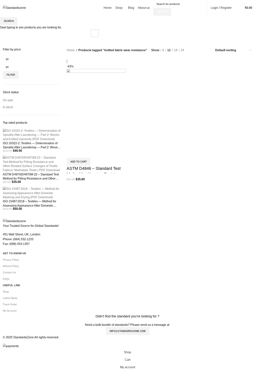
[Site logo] (14, 7)
